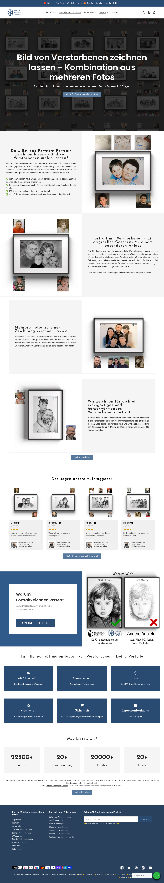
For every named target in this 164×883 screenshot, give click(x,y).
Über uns (16, 846)
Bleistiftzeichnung (58, 827)
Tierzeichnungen (56, 824)
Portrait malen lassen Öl (61, 837)
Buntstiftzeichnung (58, 830)
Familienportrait (57, 820)
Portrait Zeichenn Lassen (57, 786)
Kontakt (15, 823)
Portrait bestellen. (96, 430)
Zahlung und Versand (22, 830)
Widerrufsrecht (19, 842)
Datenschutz (17, 826)
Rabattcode (17, 849)
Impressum (16, 820)
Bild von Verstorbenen (60, 817)
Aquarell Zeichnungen (59, 834)
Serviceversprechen (21, 833)
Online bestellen (25, 546)
